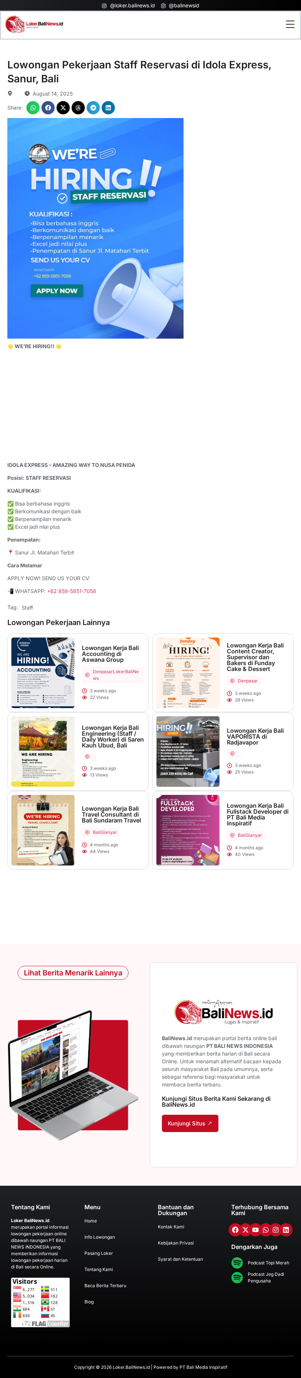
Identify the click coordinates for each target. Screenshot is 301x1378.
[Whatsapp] (265, 1229)
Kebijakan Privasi (176, 1243)
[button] (33, 107)
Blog (89, 1301)
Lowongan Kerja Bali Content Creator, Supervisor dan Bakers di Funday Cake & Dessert (255, 657)
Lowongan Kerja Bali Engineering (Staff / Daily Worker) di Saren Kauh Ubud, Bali (113, 736)
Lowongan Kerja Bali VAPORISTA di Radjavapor (255, 736)
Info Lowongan (99, 1237)
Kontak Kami (171, 1226)
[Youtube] (255, 1229)
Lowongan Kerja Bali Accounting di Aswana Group (110, 653)
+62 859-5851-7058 (71, 591)
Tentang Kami (98, 1269)
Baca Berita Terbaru (105, 1285)
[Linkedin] (286, 1229)
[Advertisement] (150, 406)
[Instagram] (275, 1229)
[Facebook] (235, 1229)
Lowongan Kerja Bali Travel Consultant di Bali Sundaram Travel (111, 814)
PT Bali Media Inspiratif (203, 1367)
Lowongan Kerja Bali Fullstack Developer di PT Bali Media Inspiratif (258, 814)
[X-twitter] (245, 1229)
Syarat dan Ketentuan (180, 1259)
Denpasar (103, 671)
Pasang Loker (98, 1253)
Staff (27, 607)
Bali (97, 832)
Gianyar (109, 832)
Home (90, 1221)
